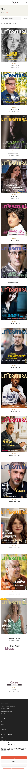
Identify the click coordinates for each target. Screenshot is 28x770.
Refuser (14, 761)
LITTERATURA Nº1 (14, 65)
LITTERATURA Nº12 (14, 548)
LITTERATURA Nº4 (14, 197)
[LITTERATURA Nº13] (14, 572)
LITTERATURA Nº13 (14, 594)
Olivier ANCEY (15, 691)
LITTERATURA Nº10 (14, 456)
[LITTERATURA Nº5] (14, 221)
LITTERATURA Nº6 (14, 282)
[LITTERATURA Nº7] (14, 303)
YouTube (4, 713)
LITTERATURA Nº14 (14, 638)
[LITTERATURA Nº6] (14, 262)
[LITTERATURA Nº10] (14, 432)
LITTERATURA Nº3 (14, 153)
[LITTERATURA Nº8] (14, 344)
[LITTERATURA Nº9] (14, 388)
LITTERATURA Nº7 (14, 324)
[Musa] (14, 665)
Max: (13, 23)
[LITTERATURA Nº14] (14, 616)
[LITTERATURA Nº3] (14, 132)
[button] (26, 743)
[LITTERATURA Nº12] (14, 526)
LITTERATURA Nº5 (14, 240)
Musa (14, 689)
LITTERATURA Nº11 (14, 502)
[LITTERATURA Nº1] (14, 45)
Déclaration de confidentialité (18, 768)
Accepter (14, 757)
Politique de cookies (7, 768)
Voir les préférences (14, 765)
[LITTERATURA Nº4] (14, 176)
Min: (5, 23)
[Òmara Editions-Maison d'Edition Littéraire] (14, 2)
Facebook (1, 713)
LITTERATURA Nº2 (14, 109)
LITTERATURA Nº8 (14, 368)
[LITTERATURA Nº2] (14, 88)
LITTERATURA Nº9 (14, 412)
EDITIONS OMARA (15, 67)
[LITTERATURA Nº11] (14, 480)
